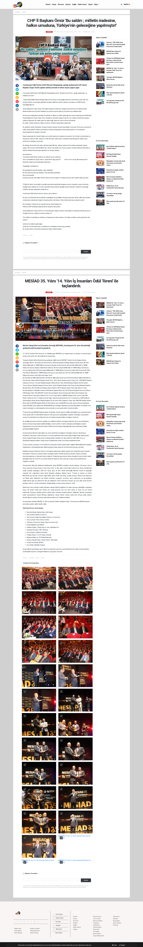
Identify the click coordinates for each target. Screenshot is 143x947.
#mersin (25, 235)
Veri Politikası (18, 933)
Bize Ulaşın (58, 933)
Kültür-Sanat (82, 4)
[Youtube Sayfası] (25, 922)
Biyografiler (116, 921)
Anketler (115, 918)
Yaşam (90, 4)
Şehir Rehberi (97, 933)
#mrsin (25, 558)
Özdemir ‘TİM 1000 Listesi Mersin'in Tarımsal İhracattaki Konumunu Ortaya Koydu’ (115, 44)
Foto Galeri (59, 914)
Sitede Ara (116, 916)
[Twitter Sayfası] (18, 922)
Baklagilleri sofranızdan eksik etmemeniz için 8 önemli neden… (115, 163)
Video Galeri (59, 918)
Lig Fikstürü (96, 925)
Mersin (44, 93)
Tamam (122, 945)
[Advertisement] (137, 39)
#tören (43, 558)
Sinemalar (96, 929)
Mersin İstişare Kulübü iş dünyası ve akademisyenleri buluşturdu (115, 179)
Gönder (86, 251)
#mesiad (31, 558)
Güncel (48, 4)
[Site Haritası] (35, 922)
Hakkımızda (17, 928)
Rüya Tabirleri (117, 923)
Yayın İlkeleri (17, 930)
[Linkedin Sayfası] (28, 922)
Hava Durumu (97, 916)
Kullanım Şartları (35, 928)
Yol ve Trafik (96, 918)
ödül (54, 360)
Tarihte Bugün (97, 927)
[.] (39, 578)
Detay (115, 945)
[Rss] (32, 922)
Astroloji (115, 925)
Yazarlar (58, 921)
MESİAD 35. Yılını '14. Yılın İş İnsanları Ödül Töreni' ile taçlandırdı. (115, 70)
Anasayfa (17, 12)
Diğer (96, 4)
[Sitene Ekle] (39, 922)
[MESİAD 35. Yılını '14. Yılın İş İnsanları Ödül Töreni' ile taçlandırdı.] (53, 318)
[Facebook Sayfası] (15, 922)
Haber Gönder (34, 933)
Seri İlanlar (96, 931)
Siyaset (68, 4)
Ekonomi (61, 4)
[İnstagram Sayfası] (21, 922)
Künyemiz (59, 929)
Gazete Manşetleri (98, 936)
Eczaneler (96, 923)
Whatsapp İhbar (35, 930)
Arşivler (58, 925)
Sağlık (74, 4)
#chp (31, 235)
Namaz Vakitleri (98, 921)
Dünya (54, 4)
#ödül (37, 558)
